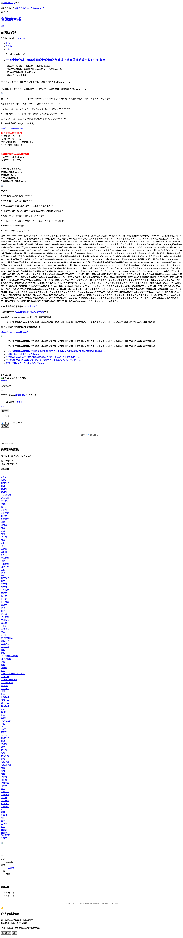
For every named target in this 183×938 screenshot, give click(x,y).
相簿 (8, 43)
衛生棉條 (5, 801)
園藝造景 (5, 644)
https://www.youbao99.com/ (12, 128)
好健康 (4, 614)
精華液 (4, 815)
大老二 (4, 771)
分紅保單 (5, 641)
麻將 (3, 768)
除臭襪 (4, 489)
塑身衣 (4, 830)
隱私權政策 (105, 903)
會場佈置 (5, 703)
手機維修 (5, 795)
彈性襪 (4, 750)
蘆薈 (3, 812)
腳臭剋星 (5, 483)
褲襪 (3, 753)
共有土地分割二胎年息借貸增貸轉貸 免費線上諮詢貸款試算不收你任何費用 (55, 60)
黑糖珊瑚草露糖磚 (9, 680)
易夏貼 (4, 504)
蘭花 (3, 653)
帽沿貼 (4, 480)
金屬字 (4, 718)
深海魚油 (5, 629)
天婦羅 (4, 549)
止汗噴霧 (5, 513)
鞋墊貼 (4, 516)
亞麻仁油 (5, 620)
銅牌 (3, 715)
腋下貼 (4, 507)
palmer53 (4, 381)
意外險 (4, 635)
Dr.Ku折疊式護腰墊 (9, 656)
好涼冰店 (5, 498)
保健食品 (5, 617)
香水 (3, 821)
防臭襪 (4, 492)
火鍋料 (4, 552)
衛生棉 (4, 798)
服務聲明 (115, 903)
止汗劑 (4, 510)
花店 (3, 694)
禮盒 (3, 534)
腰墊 (3, 665)
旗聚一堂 (5, 522)
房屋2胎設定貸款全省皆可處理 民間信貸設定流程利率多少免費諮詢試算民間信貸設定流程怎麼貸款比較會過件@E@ (57, 351)
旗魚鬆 (4, 525)
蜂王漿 (4, 623)
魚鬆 (3, 528)
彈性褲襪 (5, 756)
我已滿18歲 (6, 933)
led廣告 (4, 729)
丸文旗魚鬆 (6, 765)
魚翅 (3, 561)
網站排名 (5, 689)
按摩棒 (4, 786)
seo (2, 809)
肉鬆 (3, 531)
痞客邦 (18, 395)
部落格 (9, 46)
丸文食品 (5, 519)
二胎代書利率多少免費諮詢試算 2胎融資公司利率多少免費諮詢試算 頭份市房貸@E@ (43, 360)
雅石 (3, 650)
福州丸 (4, 555)
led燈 (3, 724)
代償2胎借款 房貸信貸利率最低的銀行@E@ (25, 363)
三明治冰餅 (6, 495)
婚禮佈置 (5, 700)
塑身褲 (4, 833)
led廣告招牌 (6, 721)
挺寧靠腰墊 (6, 659)
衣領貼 (4, 477)
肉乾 (3, 543)
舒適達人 (5, 804)
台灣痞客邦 (11, 19)
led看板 (4, 735)
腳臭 (3, 486)
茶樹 (3, 818)
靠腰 (3, 662)
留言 (24, 395)
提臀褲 (4, 838)
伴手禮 (4, 537)
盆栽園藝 (5, 647)
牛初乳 (4, 626)
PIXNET (73, 903)
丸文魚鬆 (5, 762)
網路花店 (5, 697)
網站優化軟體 (7, 683)
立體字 (4, 712)
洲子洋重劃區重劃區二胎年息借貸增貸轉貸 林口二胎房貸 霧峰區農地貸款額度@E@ (43, 357)
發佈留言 (5, 426)
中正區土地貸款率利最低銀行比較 (29, 312)
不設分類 (21, 38)
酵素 (3, 632)
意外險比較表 (7, 638)
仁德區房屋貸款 (30, 306)
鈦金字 (4, 732)
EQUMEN (5, 835)
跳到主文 (5, 26)
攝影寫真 (20, 402)
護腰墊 (4, 668)
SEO (3, 691)
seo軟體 (4, 686)
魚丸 (3, 546)
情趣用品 (5, 783)
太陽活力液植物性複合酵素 (13, 674)
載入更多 (5, 411)
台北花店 (5, 706)
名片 (8, 49)
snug (3, 575)
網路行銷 (5, 807)
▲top (3, 406)
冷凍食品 (5, 558)
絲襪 (3, 759)
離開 (14, 933)
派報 (3, 709)
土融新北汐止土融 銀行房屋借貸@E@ (22, 354)
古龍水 (4, 824)
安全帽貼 (5, 501)
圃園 (3, 827)
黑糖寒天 (5, 677)
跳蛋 (3, 789)
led (2, 726)
